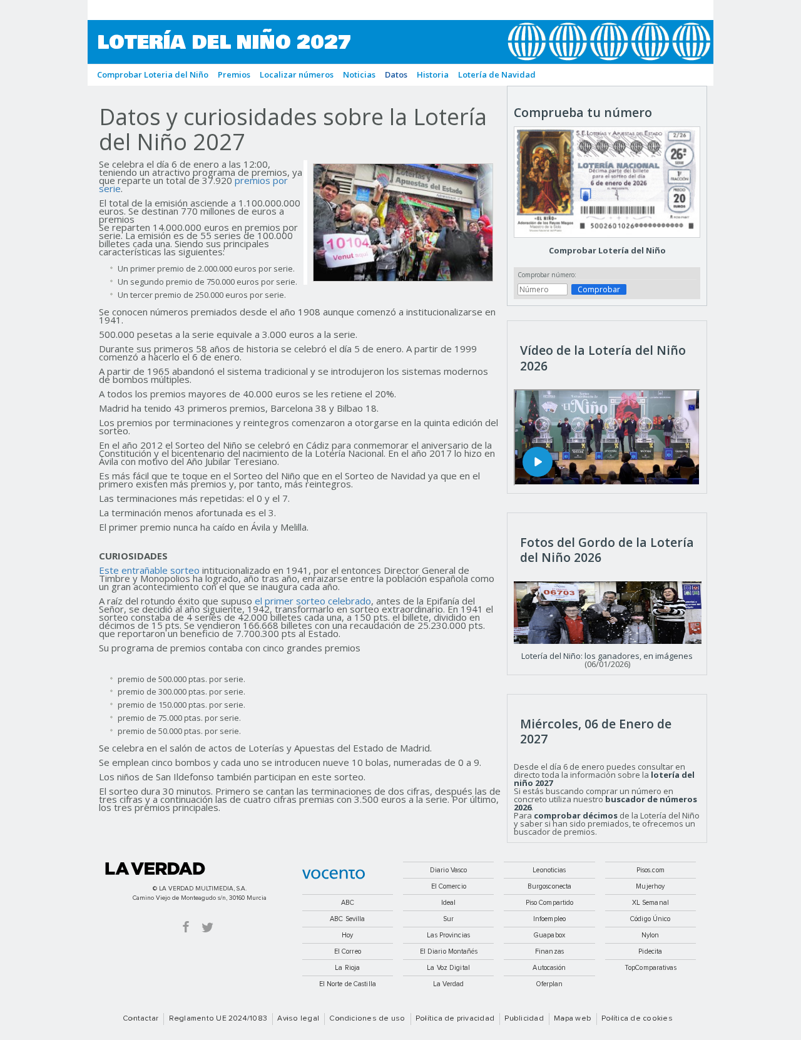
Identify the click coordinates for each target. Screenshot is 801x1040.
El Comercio (448, 886)
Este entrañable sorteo (149, 570)
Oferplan (549, 984)
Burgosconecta (549, 886)
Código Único (650, 918)
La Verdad (155, 868)
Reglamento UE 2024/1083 (218, 1018)
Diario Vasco (448, 870)
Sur (448, 918)
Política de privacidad (455, 1018)
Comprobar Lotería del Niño (607, 250)
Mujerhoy (650, 886)
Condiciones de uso (367, 1018)
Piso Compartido (550, 902)
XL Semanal (650, 902)
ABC (347, 902)
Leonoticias (549, 870)
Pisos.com (650, 870)
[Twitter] (207, 926)
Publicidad (523, 1018)
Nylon (650, 935)
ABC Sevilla (347, 918)
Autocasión (549, 967)
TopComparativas (650, 967)
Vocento (333, 874)
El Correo (347, 951)
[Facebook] (185, 926)
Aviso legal (298, 1018)
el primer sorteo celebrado (313, 600)
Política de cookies (637, 1018)
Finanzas (549, 951)
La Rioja (347, 967)
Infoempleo (549, 918)
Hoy (347, 935)
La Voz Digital (448, 967)
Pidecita (650, 951)
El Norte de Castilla (347, 984)
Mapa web (572, 1018)
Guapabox (549, 935)
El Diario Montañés (448, 951)
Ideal (448, 902)
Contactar (140, 1018)
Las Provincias (448, 935)
